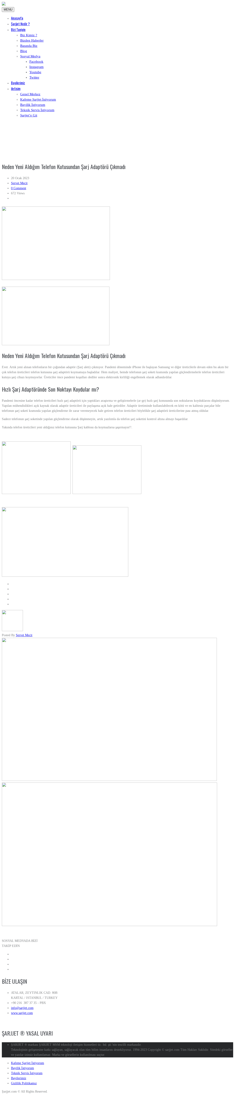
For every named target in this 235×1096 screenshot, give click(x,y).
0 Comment (18, 188)
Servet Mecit (19, 183)
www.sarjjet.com (22, 1013)
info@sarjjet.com (22, 1008)
